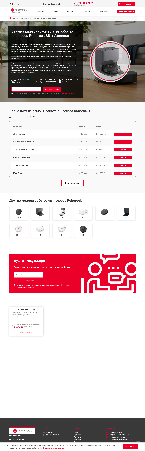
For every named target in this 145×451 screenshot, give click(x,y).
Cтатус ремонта (126, 4)
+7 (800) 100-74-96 (83, 3)
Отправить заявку (52, 89)
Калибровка (18, 173)
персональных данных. (66, 93)
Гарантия (69, 11)
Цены (56, 11)
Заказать (123, 134)
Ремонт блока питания (23, 142)
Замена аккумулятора (23, 149)
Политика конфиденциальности (55, 448)
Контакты (103, 11)
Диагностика (19, 134)
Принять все (130, 447)
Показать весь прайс (72, 183)
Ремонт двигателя (21, 157)
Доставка (88, 11)
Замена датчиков (21, 165)
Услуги (40, 11)
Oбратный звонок (126, 11)
